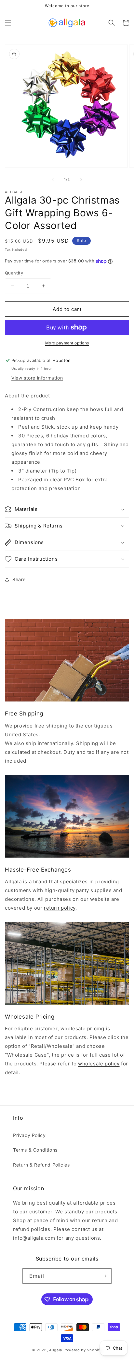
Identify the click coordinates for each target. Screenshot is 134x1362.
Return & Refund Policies (41, 1165)
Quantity (14, 272)
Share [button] (19, 579)
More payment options (67, 342)
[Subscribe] (104, 1276)
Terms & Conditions (35, 1150)
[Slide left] (53, 179)
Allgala (55, 1350)
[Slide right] (81, 179)
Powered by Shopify (82, 1350)
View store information (37, 378)
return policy (59, 908)
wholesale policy (99, 1064)
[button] (8, 23)
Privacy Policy (29, 1135)
